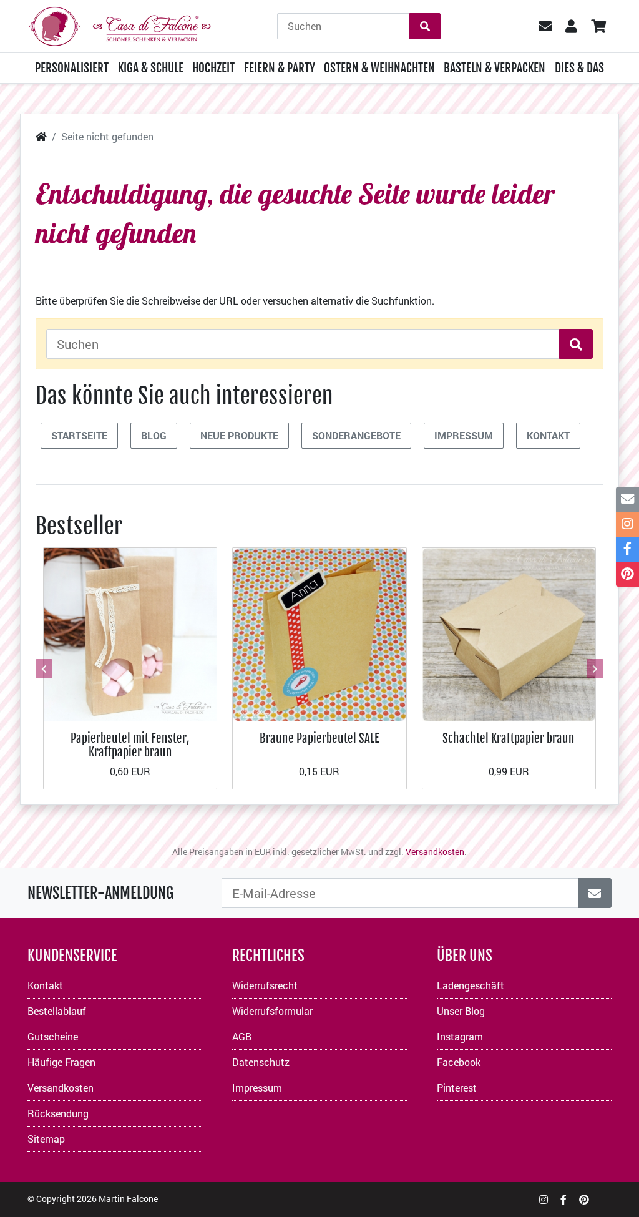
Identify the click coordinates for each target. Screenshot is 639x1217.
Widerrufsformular (272, 1010)
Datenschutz (261, 1061)
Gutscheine (52, 1036)
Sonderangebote (356, 435)
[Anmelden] (595, 893)
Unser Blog (461, 1010)
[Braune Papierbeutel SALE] (319, 633)
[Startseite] (41, 136)
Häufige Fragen (61, 1061)
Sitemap (46, 1138)
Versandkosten (435, 852)
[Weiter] (593, 668)
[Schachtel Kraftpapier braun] (508, 633)
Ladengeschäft (470, 985)
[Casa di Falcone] (119, 24)
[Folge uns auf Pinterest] (584, 1199)
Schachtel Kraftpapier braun (508, 738)
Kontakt (548, 435)
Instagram (460, 1036)
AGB (241, 1036)
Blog (154, 435)
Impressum (463, 435)
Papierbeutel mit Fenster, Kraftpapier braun (130, 745)
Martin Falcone (128, 1199)
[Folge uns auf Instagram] (543, 1199)
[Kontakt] (627, 499)
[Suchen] (425, 26)
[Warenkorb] (598, 26)
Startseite (79, 435)
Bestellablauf (56, 1010)
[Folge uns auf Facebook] (563, 1199)
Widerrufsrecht (265, 985)
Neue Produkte (239, 435)
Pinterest (457, 1087)
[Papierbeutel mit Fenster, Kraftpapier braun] (130, 633)
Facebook (458, 1061)
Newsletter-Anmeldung (100, 893)
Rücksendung (58, 1113)
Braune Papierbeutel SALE (319, 738)
